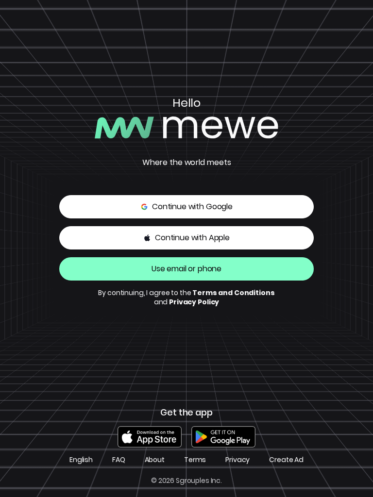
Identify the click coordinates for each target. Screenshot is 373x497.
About (155, 459)
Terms (195, 459)
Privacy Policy (194, 302)
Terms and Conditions (233, 293)
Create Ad (286, 459)
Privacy (237, 459)
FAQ (118, 459)
